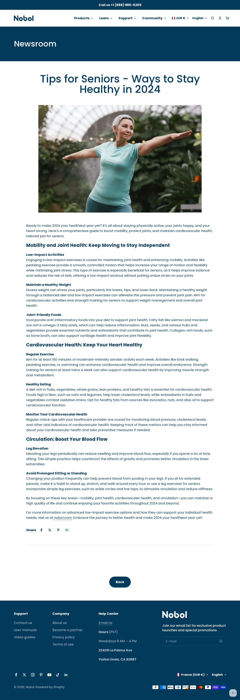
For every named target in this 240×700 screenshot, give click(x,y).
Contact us (23, 622)
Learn (104, 18)
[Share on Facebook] (41, 530)
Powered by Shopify (50, 687)
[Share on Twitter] (50, 530)
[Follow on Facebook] (16, 675)
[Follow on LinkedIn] (66, 675)
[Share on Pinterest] (58, 530)
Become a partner (67, 630)
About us (59, 622)
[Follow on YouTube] (49, 675)
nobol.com (62, 517)
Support (125, 18)
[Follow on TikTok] (58, 675)
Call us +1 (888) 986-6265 (120, 5)
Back (120, 582)
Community (152, 18)
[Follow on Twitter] (24, 675)
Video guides (24, 637)
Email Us (105, 622)
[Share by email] (67, 530)
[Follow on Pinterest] (41, 675)
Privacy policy (63, 637)
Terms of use (63, 644)
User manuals (25, 630)
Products (81, 18)
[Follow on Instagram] (33, 675)
